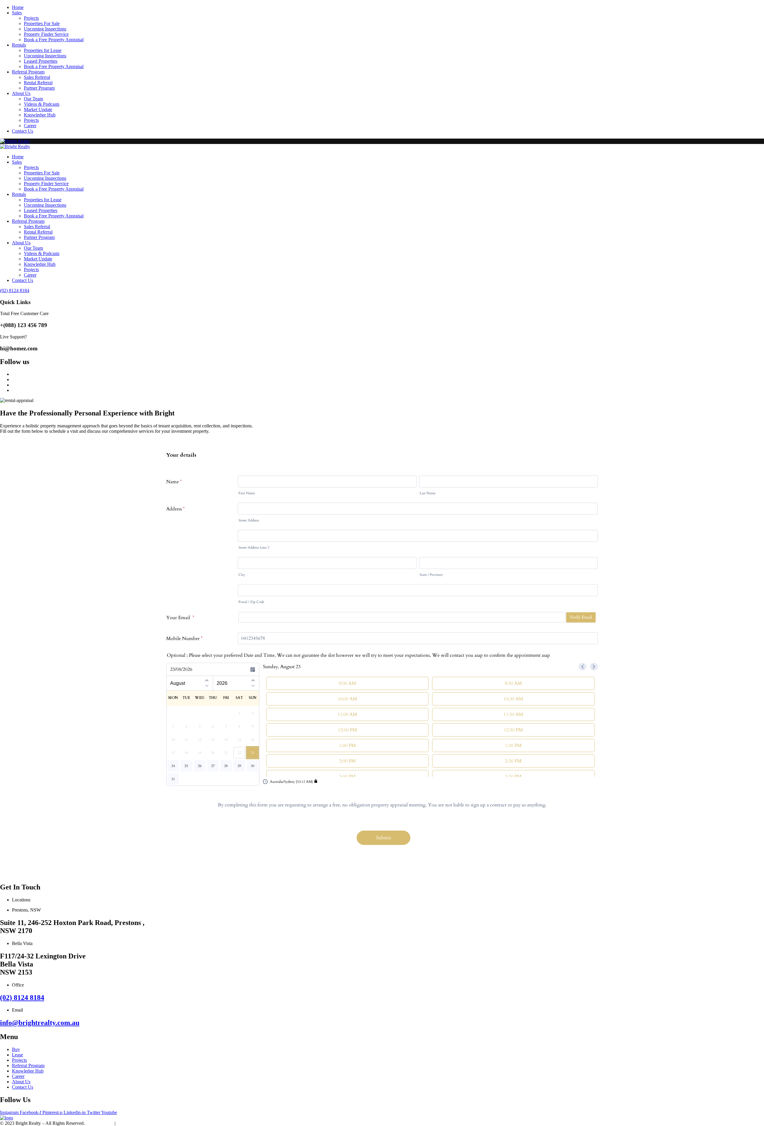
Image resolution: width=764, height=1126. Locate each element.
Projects (31, 18)
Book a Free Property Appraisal (54, 39)
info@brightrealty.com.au (39, 1023)
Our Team (33, 98)
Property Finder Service (46, 34)
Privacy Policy (99, 1123)
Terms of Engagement (137, 1123)
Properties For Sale (42, 23)
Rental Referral (38, 82)
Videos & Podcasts (41, 104)
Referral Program (28, 71)
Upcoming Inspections (45, 28)
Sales (17, 12)
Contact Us (22, 131)
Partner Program (39, 87)
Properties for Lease (42, 50)
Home (18, 7)
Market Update (38, 109)
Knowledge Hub (40, 114)
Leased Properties (40, 61)
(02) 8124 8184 (22, 997)
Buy (16, 1049)
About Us (21, 93)
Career (30, 125)
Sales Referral (37, 77)
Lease (17, 1054)
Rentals (19, 44)
